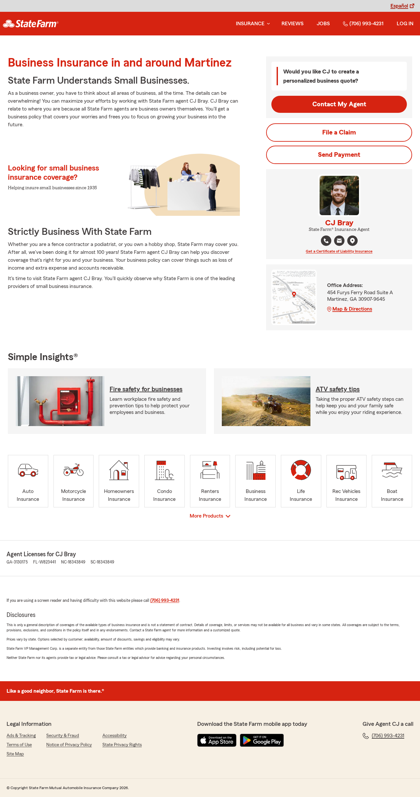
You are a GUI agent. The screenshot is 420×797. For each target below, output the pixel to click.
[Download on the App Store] (217, 740)
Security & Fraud (62, 735)
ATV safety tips (338, 389)
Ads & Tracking (21, 735)
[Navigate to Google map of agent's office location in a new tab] (352, 240)
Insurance (250, 23)
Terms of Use (19, 745)
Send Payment (339, 155)
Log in (405, 23)
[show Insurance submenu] (267, 24)
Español (399, 6)
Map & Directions (352, 309)
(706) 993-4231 (366, 23)
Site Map (15, 754)
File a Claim (339, 132)
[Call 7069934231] (326, 240)
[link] (30, 23)
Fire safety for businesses (146, 389)
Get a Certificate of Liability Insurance (339, 251)
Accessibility (114, 735)
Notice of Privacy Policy (69, 745)
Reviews (293, 23)
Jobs (323, 23)
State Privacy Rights (122, 745)
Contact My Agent (339, 104)
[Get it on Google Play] (262, 740)
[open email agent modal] (339, 241)
